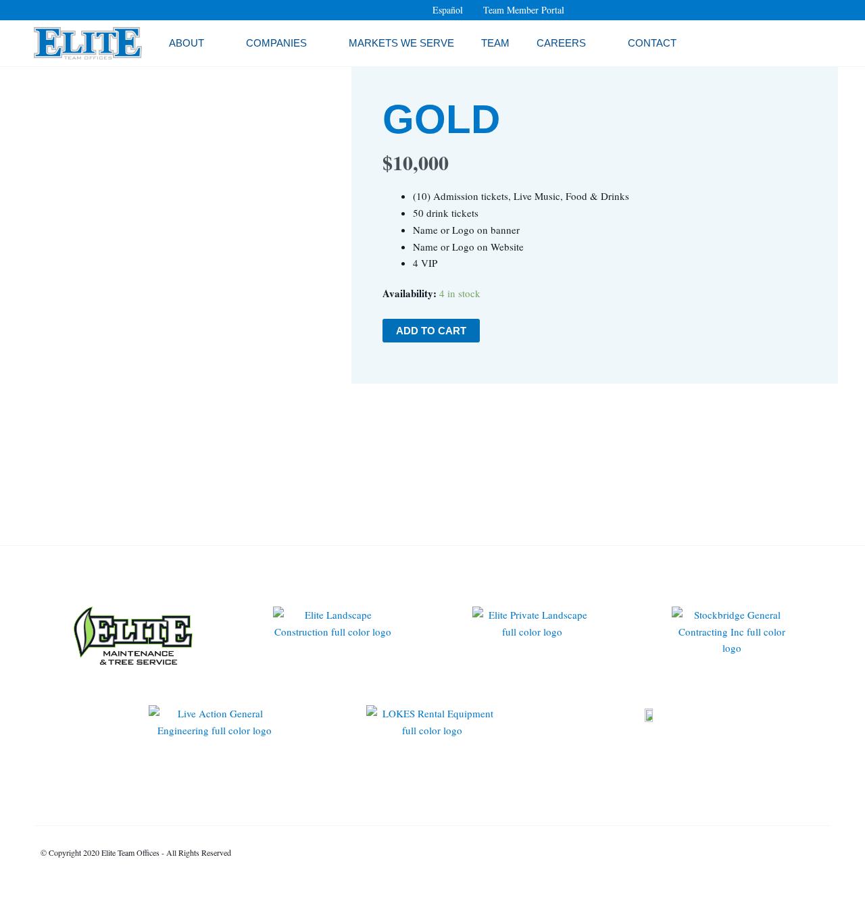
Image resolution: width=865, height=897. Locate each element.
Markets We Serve (401, 43)
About (186, 43)
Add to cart (431, 330)
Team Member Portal (523, 9)
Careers (561, 43)
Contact (652, 43)
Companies (276, 43)
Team (495, 43)
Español (447, 9)
